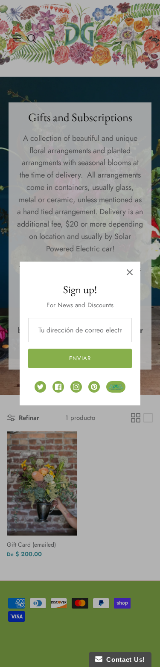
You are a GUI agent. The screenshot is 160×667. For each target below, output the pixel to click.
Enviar (80, 358)
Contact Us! (123, 659)
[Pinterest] (94, 387)
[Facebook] (58, 387)
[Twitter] (40, 387)
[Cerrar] (129, 272)
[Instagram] (76, 387)
